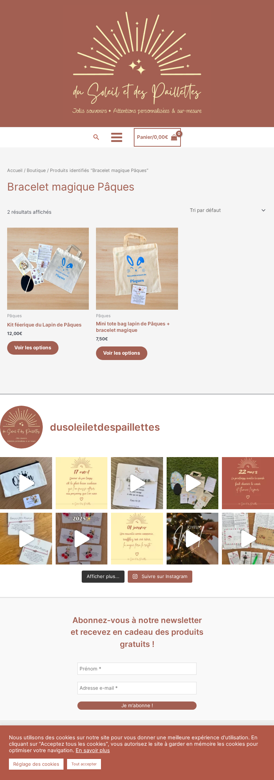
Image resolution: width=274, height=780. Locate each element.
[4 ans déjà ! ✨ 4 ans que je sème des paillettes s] (82, 539)
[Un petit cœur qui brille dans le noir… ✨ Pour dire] (26, 539)
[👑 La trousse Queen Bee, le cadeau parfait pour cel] (26, 483)
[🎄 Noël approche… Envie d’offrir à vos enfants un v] (248, 539)
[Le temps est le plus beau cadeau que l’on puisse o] (82, 483)
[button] (96, 137)
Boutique (36, 170)
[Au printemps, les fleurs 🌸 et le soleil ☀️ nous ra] (248, 483)
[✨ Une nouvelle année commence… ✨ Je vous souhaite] (137, 539)
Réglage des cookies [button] (36, 764)
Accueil (14, 170)
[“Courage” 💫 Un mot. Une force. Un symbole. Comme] (137, 483)
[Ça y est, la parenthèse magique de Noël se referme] (193, 539)
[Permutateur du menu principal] (117, 137)
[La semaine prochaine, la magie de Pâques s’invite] (193, 483)
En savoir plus (93, 750)
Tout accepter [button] (84, 763)
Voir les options (32, 347)
